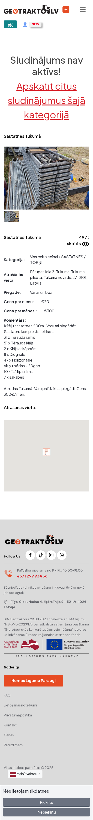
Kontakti (10, 725)
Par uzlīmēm (13, 745)
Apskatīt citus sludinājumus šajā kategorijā (46, 100)
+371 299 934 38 (32, 575)
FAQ (7, 695)
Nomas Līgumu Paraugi (33, 680)
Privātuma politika (18, 715)
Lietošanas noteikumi (20, 705)
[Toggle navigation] (82, 9)
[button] (10, 178)
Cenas (9, 735)
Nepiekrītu (46, 812)
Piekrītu (46, 802)
